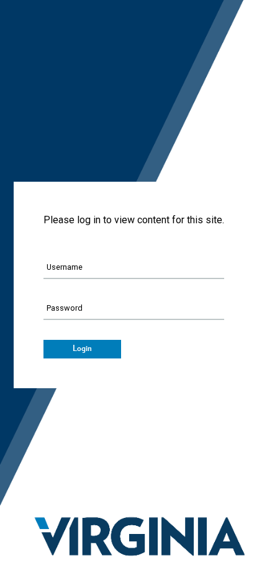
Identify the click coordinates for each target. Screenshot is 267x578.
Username (65, 267)
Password (65, 308)
